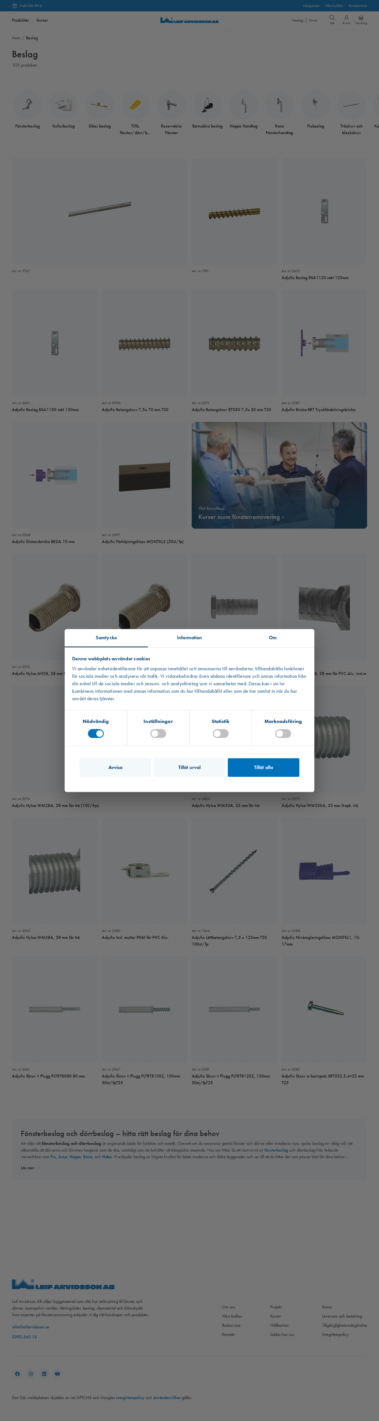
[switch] (158, 733)
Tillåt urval (189, 767)
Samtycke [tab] (106, 638)
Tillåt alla (263, 767)
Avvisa (115, 767)
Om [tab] (273, 638)
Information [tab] (189, 638)
